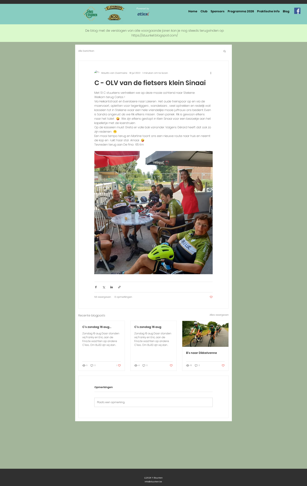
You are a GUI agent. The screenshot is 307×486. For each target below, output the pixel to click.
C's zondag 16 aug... (96, 327)
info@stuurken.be (153, 481)
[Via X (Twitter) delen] (103, 287)
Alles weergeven (219, 314)
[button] (224, 51)
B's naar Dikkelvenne (201, 353)
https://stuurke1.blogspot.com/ (154, 35)
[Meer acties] (211, 73)
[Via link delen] (119, 287)
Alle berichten (86, 50)
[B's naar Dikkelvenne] (205, 334)
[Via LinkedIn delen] (111, 287)
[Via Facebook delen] (95, 287)
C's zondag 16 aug (147, 327)
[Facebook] (297, 11)
